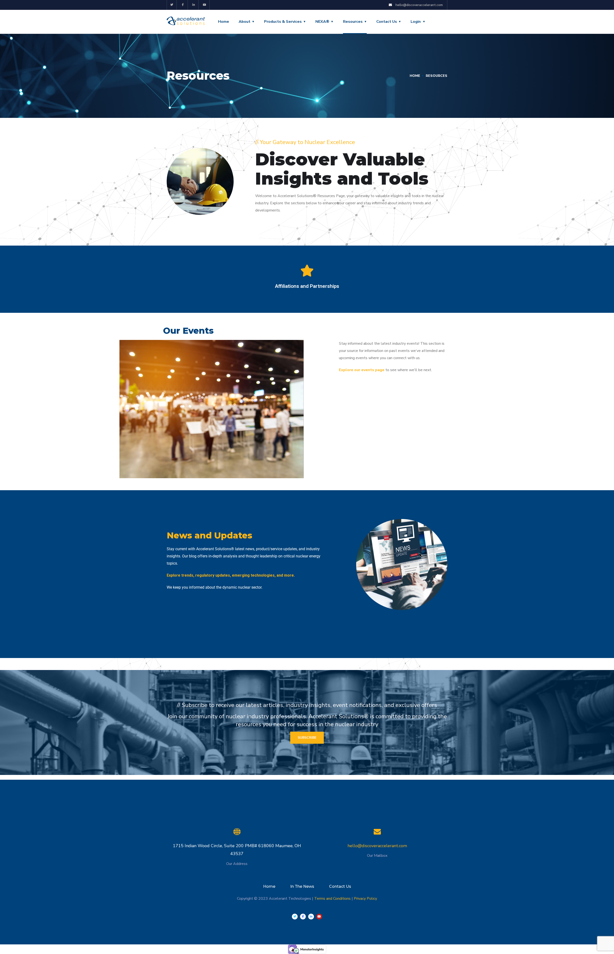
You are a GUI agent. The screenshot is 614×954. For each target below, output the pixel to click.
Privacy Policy (365, 898)
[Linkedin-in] (194, 5)
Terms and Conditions (332, 898)
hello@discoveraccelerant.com (377, 846)
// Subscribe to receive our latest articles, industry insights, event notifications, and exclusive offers (307, 705)
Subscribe (307, 737)
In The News (302, 886)
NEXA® (322, 21)
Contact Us (386, 21)
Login (416, 21)
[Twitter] (172, 5)
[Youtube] (205, 5)
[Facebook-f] (183, 5)
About (244, 21)
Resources (353, 21)
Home (223, 21)
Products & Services (283, 21)
